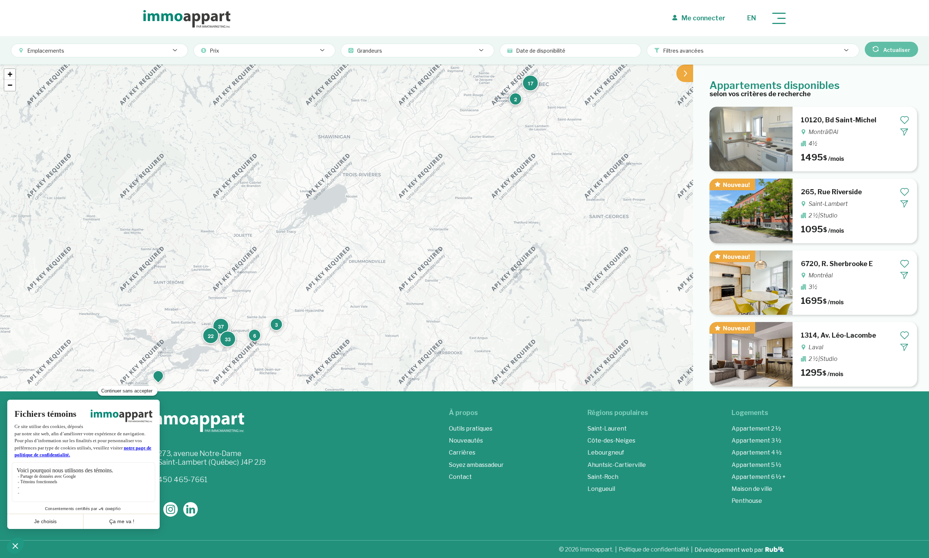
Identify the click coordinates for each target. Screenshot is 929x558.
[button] (514, 98)
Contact (460, 476)
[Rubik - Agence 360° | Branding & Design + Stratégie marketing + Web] (774, 550)
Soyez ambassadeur (476, 464)
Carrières (462, 452)
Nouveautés (466, 440)
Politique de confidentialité (654, 550)
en (751, 18)
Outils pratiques (470, 428)
